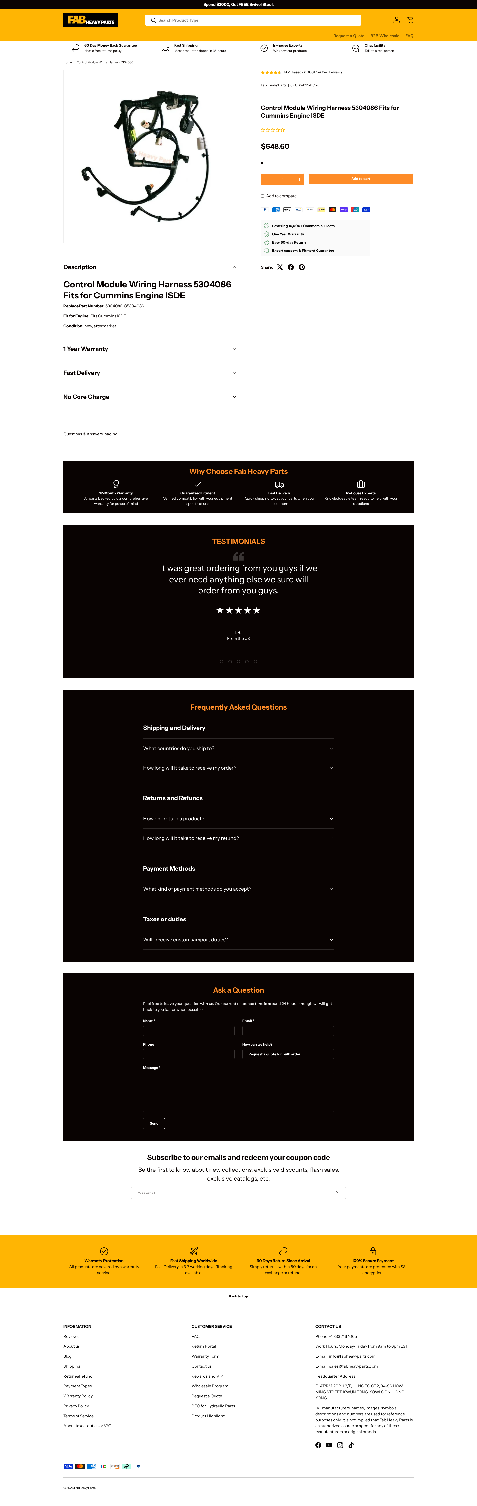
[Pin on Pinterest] (301, 267)
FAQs (234, 35)
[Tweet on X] (280, 267)
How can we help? (257, 1044)
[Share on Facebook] (290, 267)
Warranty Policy (78, 1395)
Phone (148, 1044)
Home (67, 62)
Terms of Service (78, 1415)
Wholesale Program (210, 1385)
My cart (252, 35)
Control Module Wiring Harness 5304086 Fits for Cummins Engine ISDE (106, 62)
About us (71, 1346)
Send (154, 1123)
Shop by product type (83, 36)
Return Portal (204, 1346)
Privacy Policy (76, 1405)
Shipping (71, 1366)
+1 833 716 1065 (343, 1336)
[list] (150, 156)
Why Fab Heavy (129, 35)
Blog (67, 1356)
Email (247, 1021)
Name (148, 1021)
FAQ (409, 36)
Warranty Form (205, 1356)
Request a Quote (348, 36)
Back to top (238, 1296)
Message (150, 1067)
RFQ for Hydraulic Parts (213, 1405)
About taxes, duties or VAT (87, 1425)
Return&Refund (78, 1376)
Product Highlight (208, 1415)
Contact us (213, 35)
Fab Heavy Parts (274, 85)
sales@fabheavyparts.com (353, 1366)
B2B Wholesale (384, 36)
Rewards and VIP (207, 1376)
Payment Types (77, 1385)
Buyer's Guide (163, 35)
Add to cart (360, 178)
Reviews (190, 35)
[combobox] (253, 20)
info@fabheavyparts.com (352, 1356)
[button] (273, 129)
